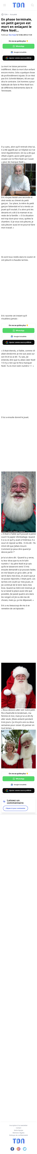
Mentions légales (18, 1133)
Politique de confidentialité (18, 1135)
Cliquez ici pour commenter (15, 808)
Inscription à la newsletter (18, 1125)
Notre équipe (18, 1130)
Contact (18, 1128)
